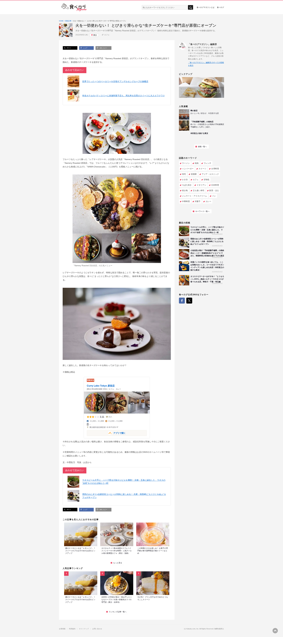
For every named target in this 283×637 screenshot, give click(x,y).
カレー (208, 201)
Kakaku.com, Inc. (192, 629)
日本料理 (215, 185)
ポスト (68, 48)
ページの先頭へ (275, 630)
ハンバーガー (188, 169)
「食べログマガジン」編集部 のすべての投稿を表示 (206, 64)
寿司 (184, 174)
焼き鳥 (185, 190)
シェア (85, 48)
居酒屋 (194, 174)
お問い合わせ (97, 629)
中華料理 (186, 201)
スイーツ (202, 169)
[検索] (190, 7)
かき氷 (185, 179)
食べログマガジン (74, 7)
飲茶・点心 (214, 190)
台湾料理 (215, 169)
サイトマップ (84, 629)
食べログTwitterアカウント (189, 301)
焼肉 (197, 163)
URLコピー (103, 48)
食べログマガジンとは (205, 7)
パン (214, 196)
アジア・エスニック (210, 174)
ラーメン (186, 163)
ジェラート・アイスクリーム (194, 196)
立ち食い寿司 (198, 190)
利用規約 (72, 629)
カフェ (107, 35)
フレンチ (207, 163)
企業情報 (62, 629)
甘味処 (206, 179)
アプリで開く (106, 433)
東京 (95, 35)
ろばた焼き (187, 185)
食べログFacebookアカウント (182, 301)
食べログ (220, 7)
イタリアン (201, 185)
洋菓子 (197, 201)
